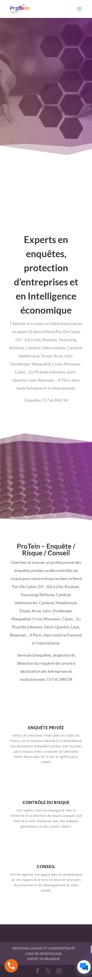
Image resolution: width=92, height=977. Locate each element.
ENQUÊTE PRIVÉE (46, 727)
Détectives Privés (39, 735)
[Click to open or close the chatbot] (84, 967)
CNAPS (46, 762)
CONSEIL (46, 866)
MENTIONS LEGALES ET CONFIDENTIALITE (43, 948)
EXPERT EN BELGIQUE (43, 959)
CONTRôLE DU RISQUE (46, 802)
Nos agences (46, 519)
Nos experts (25, 810)
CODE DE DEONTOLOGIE (43, 953)
